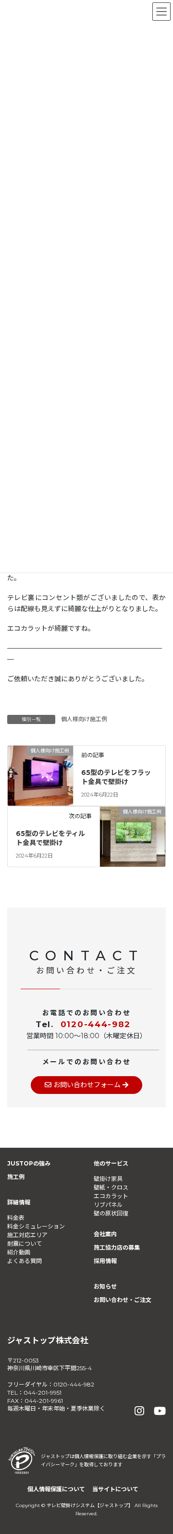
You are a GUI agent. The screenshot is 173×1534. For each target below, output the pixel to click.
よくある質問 (24, 1260)
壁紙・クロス (111, 1187)
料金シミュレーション (36, 1226)
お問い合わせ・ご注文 (122, 1299)
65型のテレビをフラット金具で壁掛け (116, 777)
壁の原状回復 (111, 1213)
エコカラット (111, 1196)
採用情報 (105, 1260)
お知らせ (105, 1286)
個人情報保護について (56, 1489)
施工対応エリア (27, 1235)
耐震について (24, 1243)
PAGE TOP (157, 1479)
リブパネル (108, 1204)
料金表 (16, 1217)
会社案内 (105, 1234)
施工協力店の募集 (117, 1247)
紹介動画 (18, 1252)
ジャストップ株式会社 (47, 1340)
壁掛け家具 (108, 1178)
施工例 (16, 1176)
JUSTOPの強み (28, 1163)
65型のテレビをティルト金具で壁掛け (50, 838)
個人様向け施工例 (84, 719)
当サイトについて (115, 1489)
